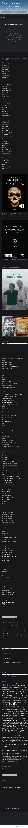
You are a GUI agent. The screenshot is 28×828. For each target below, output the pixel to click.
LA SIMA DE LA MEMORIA (8, 440)
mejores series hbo (6, 467)
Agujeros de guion (6, 356)
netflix (3, 474)
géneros (4, 427)
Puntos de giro (5, 529)
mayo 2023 (4, 121)
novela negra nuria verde (16, 740)
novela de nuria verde (12, 737)
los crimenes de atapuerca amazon (15, 721)
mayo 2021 (4, 162)
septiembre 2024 (6, 90)
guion (13, 713)
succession (4, 569)
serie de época (5, 535)
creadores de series (7, 385)
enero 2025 (4, 82)
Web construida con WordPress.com (14, 808)
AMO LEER (4, 360)
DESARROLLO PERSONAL (8, 387)
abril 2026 (4, 65)
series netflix (12, 758)
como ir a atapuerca (7, 711)
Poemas (4, 507)
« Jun (4, 640)
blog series (5, 702)
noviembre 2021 (6, 151)
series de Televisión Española (9, 556)
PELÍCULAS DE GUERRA (7, 486)
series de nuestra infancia (8, 550)
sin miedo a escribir (6, 564)
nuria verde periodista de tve (9, 751)
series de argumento (7, 543)
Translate (13, 676)
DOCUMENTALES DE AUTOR (9, 396)
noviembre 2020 (6, 166)
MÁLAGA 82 (4, 457)
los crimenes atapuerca (18, 718)
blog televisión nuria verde (17, 709)
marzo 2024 (5, 101)
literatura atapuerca (7, 718)
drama (3, 406)
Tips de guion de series (7, 583)
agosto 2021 (5, 157)
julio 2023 (4, 117)
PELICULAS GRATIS (6, 499)
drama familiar (5, 408)
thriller (3, 581)
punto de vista (5, 527)
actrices (4, 353)
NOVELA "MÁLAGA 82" (7, 480)
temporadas (5, 575)
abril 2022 (4, 145)
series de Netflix (6, 548)
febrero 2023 (5, 126)
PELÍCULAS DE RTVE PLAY (8, 488)
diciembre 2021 (5, 149)
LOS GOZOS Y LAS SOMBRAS (9, 451)
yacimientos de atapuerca (9, 761)
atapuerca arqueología (9, 686)
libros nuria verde (20, 716)
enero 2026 (4, 71)
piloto (3, 503)
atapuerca (19, 684)
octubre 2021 (5, 153)
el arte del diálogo (6, 411)
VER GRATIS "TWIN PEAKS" (8, 592)
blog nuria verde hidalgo (13, 695)
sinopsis (4, 565)
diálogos (4, 391)
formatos (4, 425)
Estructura (4, 419)
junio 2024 (4, 96)
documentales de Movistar (8, 400)
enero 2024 (4, 105)
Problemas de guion (7, 516)
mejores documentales (8, 461)
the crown (4, 579)
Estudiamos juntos (6, 421)
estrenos (4, 413)
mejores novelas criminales (12, 728)
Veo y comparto (6, 590)
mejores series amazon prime (9, 465)
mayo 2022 (4, 143)
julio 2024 (4, 94)
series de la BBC (6, 546)
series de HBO (5, 545)
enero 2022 (4, 147)
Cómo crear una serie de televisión (14, 5)
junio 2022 (4, 141)
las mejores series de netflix (9, 442)
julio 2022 (4, 139)
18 (7, 633)
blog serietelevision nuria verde (12, 707)
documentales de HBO (7, 398)
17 (3, 633)
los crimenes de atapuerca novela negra (14, 722)
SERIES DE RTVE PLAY (7, 552)
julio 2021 (4, 159)
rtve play (4, 531)
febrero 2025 (5, 81)
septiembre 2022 (6, 136)
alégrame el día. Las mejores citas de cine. (12, 358)
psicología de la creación (8, 522)
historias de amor (6, 434)
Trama (3, 584)
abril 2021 (4, 164)
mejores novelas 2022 (21, 726)
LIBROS (4, 448)
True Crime (4, 586)
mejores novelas (11, 726)
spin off (3, 567)
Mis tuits (4, 768)
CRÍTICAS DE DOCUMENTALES (9, 383)
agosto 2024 (5, 92)
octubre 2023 (5, 111)
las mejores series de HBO (16, 715)
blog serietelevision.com (9, 705)
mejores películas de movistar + (10, 463)
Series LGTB (5, 558)
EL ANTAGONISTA (6, 410)
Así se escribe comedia (7, 368)
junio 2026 (4, 63)
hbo (3, 432)
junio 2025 (4, 73)
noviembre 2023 (6, 109)
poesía (3, 510)
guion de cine (5, 429)
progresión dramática (7, 520)
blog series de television (15, 702)
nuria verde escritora (15, 749)
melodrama (5, 469)
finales (3, 423)
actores (4, 351)
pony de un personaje (7, 512)
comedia (4, 379)
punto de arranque (6, 524)
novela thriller (17, 744)
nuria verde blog (13, 747)
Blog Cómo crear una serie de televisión (11, 787)
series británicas (6, 539)
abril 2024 (4, 100)
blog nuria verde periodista (17, 697)
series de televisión (6, 554)
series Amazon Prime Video (9, 537)
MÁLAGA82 (4, 459)
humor (3, 438)
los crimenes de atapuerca (13, 719)
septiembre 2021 (6, 155)
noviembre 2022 (6, 132)
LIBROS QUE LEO (6, 450)
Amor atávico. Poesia (7, 364)
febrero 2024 (5, 103)
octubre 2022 (5, 134)
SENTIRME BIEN (5, 533)
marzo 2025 (5, 79)
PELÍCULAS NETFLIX (6, 491)
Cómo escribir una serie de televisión (12, 662)
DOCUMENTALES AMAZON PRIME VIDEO (12, 394)
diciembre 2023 (6, 107)
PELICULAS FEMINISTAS (7, 497)
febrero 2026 (5, 69)
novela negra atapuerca (14, 739)
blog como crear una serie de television (15, 690)
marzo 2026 (5, 67)
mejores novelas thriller (9, 736)
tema (3, 573)
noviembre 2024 (6, 86)
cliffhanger (4, 375)
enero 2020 (5, 168)
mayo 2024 (4, 98)
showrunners (5, 562)
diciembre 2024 (6, 84)
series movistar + (6, 560)
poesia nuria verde (16, 756)
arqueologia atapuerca (8, 684)
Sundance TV (5, 571)
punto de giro (5, 526)
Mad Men (4, 453)
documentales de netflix (8, 402)
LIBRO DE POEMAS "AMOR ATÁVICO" (11, 446)
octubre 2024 (5, 88)
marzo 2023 (5, 124)
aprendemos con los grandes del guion (11, 366)
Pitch (3, 505)
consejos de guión (6, 381)
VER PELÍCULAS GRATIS (7, 594)
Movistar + (4, 472)
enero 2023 (4, 128)
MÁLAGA (4, 455)
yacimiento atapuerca (14, 759)
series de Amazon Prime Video (9, 541)
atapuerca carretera (13, 687)
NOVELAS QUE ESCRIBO (8, 484)
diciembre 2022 (6, 130)
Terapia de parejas (6, 577)
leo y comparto (5, 444)
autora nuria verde (14, 689)
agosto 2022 (5, 138)
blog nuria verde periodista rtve (17, 700)
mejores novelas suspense (18, 734)
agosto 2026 (5, 62)
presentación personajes (8, 514)
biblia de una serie (6, 372)
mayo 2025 (4, 75)
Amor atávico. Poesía (7, 362)
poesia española (8, 756)
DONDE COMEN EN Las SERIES (9, 404)
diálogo (4, 389)
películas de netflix (6, 495)
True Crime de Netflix (7, 588)
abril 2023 (4, 122)
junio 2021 (4, 160)
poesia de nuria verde (19, 755)
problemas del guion (7, 518)
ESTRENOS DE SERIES (7, 417)
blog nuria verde (9, 693)
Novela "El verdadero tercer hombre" (11, 476)
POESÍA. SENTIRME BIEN (8, 508)
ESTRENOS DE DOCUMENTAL (9, 415)
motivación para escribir (8, 470)
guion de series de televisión (9, 430)
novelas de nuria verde (14, 742)
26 (10, 635)
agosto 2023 (5, 115)
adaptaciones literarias (7, 354)
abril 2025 (4, 77)
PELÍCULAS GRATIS (6, 489)
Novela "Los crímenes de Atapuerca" (11, 478)
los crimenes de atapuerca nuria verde (15, 724)
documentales (5, 393)
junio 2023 (4, 119)
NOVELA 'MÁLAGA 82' (7, 482)
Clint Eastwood (5, 377)
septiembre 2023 (6, 113)
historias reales (5, 436)
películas (4, 493)
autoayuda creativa (7, 370)
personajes (4, 501)
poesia (13, 755)
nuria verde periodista (19, 750)
